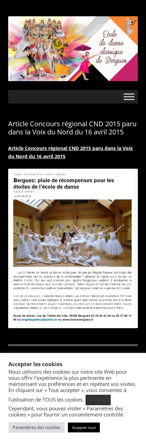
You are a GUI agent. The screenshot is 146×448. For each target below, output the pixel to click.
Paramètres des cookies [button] (36, 427)
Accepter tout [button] (84, 427)
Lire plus (98, 400)
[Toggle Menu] (129, 96)
